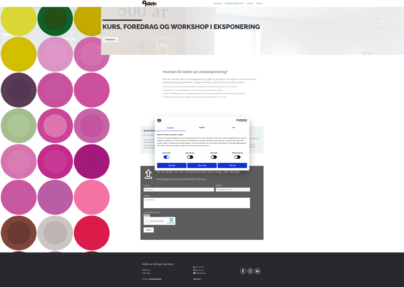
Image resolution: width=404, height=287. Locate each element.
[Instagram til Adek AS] (250, 271)
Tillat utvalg (202, 165)
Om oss (250, 3)
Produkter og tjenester (234, 3)
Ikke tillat (172, 165)
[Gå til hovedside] (161, 3)
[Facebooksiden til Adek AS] (243, 271)
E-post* (146, 185)
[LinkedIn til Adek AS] (257, 271)
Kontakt (259, 3)
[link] (233, 3)
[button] (110, 39)
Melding (147, 196)
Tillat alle (232, 165)
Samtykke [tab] (170, 128)
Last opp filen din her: (152, 212)
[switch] (190, 157)
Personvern (197, 279)
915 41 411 (199, 270)
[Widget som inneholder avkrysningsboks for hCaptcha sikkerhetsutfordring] (159, 221)
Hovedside (218, 3)
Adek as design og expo (157, 264)
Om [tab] (233, 127)
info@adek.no (200, 273)
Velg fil (146, 216)
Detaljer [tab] (202, 127)
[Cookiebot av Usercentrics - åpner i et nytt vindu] (238, 120)
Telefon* (219, 185)
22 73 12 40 (199, 267)
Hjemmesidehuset (155, 279)
